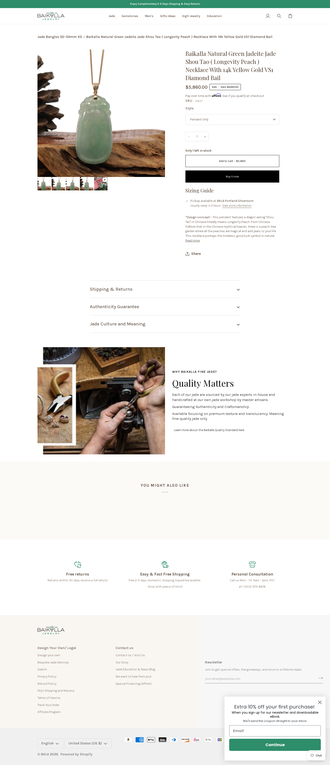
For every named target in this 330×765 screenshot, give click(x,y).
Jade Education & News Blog (135, 669)
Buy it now (232, 176)
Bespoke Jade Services (53, 662)
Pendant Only (199, 119)
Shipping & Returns (111, 289)
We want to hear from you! (133, 676)
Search (42, 669)
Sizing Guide (199, 190)
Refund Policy (46, 683)
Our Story (122, 662)
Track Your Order (48, 705)
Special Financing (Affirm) (134, 683)
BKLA (45, 754)
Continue (275, 745)
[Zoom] (46, 168)
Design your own (48, 655)
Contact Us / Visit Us (130, 655)
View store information (236, 205)
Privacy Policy (46, 676)
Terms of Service (48, 698)
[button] (111, 16)
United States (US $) (85, 743)
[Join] (319, 678)
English (47, 743)
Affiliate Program (48, 712)
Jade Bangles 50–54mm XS (59, 37)
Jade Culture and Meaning (117, 324)
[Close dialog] (320, 702)
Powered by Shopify (76, 754)
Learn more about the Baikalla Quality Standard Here (209, 430)
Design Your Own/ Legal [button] (56, 648)
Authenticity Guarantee (114, 306)
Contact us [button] (124, 648)
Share (196, 254)
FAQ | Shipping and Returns (56, 690)
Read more (192, 240)
